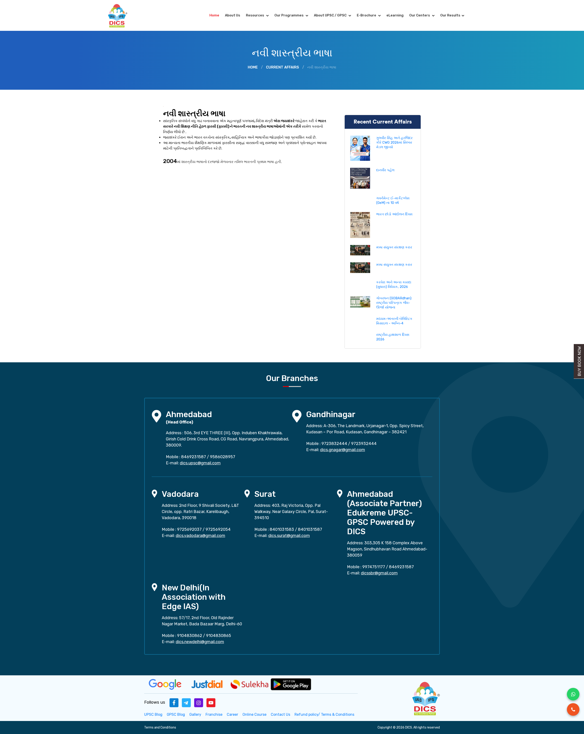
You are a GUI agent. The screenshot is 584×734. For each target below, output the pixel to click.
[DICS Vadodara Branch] (154, 493)
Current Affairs (282, 67)
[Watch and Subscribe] (211, 702)
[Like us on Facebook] (174, 702)
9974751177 (373, 566)
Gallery (195, 714)
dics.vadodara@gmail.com (200, 535)
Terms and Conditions (160, 727)
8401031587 (310, 529)
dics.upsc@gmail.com (200, 463)
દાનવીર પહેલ (385, 170)
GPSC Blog (176, 714)
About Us (232, 15)
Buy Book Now (579, 361)
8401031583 (282, 529)
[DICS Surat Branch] (247, 493)
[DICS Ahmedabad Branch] (156, 416)
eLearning (395, 15)
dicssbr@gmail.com (379, 573)
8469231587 (193, 456)
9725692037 (189, 529)
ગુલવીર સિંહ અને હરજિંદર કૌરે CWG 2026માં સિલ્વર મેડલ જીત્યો (394, 142)
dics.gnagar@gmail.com (342, 449)
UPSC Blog (153, 714)
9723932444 (364, 443)
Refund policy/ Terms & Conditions (324, 714)
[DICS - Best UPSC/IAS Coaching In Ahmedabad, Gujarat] (425, 698)
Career (232, 714)
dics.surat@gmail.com (289, 535)
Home (214, 15)
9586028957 (222, 456)
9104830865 (218, 635)
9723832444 (334, 443)
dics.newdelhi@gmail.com (200, 641)
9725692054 (218, 529)
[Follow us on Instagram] (198, 702)
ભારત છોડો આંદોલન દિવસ (394, 214)
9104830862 (189, 635)
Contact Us (280, 714)
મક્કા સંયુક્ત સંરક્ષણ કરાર (394, 247)
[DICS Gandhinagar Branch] (297, 416)
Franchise (214, 714)
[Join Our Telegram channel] (186, 702)
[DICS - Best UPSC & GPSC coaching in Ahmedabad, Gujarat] (121, 15)
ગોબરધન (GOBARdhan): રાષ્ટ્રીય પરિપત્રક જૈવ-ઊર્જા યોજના (394, 302)
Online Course (254, 714)
